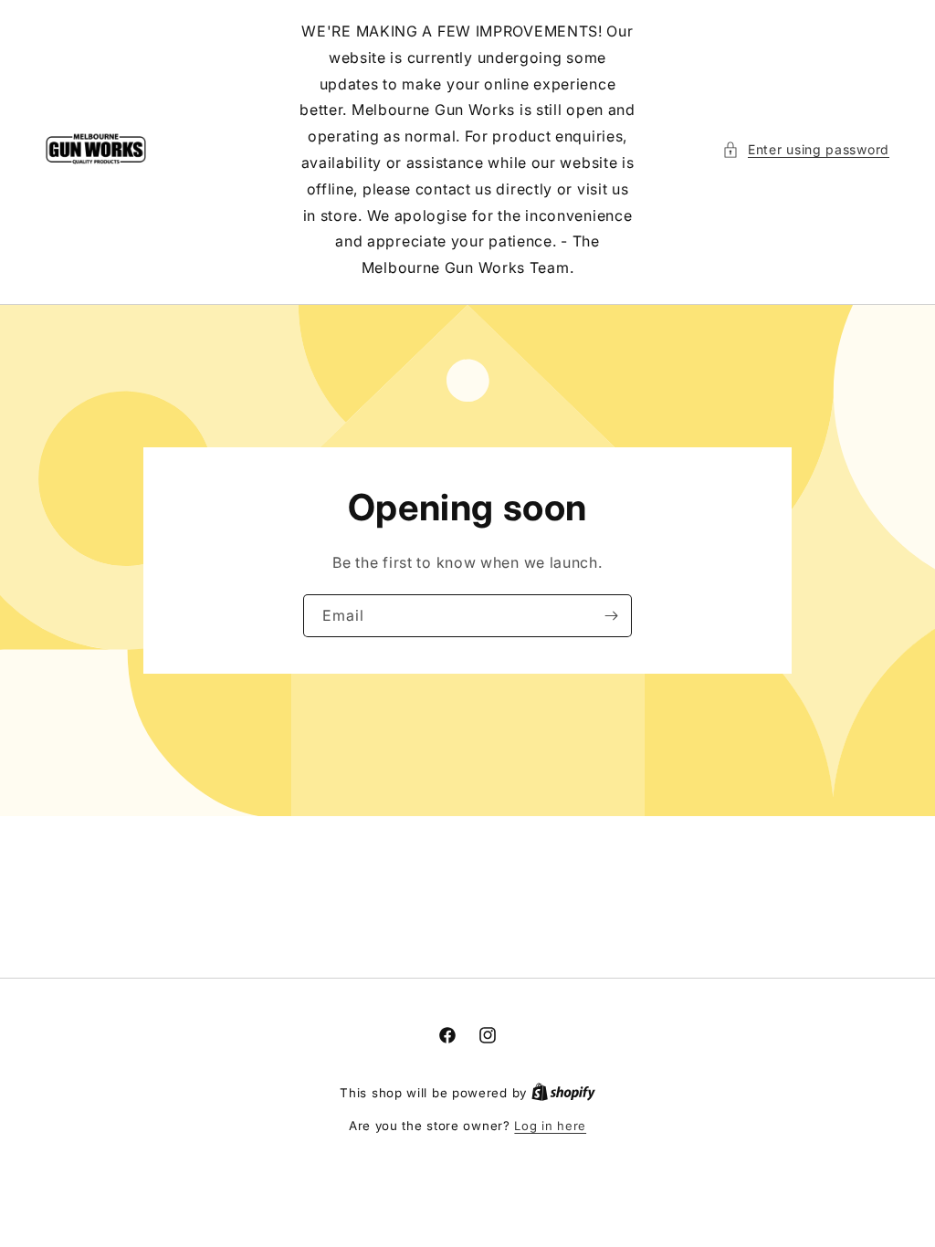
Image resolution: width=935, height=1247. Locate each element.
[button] (805, 149)
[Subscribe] (611, 615)
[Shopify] (563, 1092)
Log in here (550, 1125)
